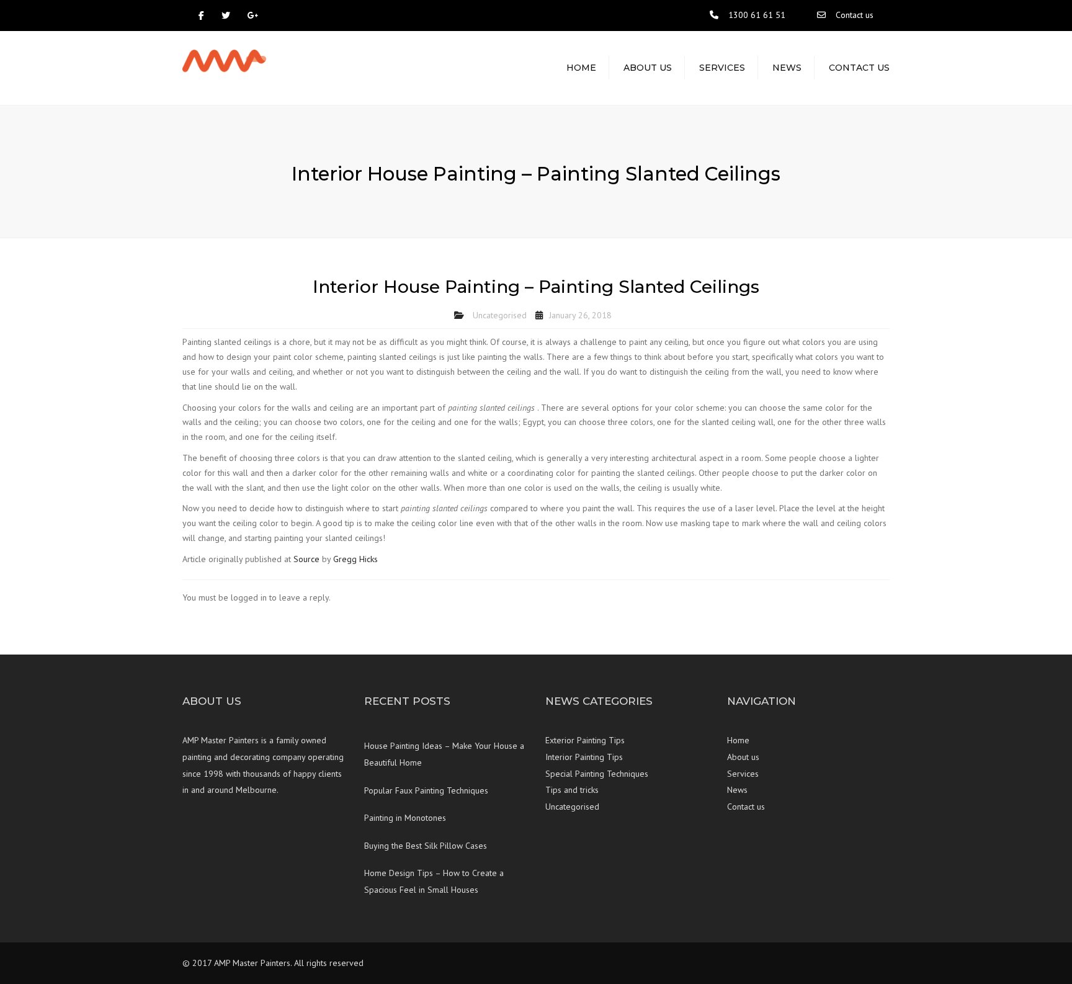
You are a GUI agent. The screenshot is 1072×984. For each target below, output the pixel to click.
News (787, 67)
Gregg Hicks (355, 559)
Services (722, 67)
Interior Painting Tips (584, 757)
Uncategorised (500, 315)
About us (647, 67)
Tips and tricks (572, 789)
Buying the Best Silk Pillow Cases (425, 845)
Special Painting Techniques (596, 773)
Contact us (854, 14)
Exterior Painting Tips (585, 740)
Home (581, 67)
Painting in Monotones (405, 817)
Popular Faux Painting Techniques (426, 790)
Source (306, 559)
